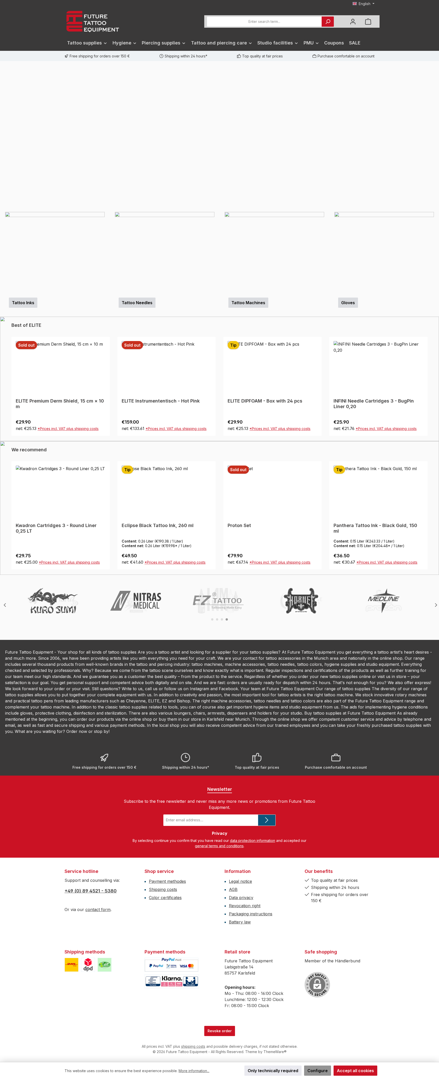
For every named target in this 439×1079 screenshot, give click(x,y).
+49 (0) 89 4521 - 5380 (91, 890)
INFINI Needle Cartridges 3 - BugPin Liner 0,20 (268, 403)
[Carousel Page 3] (222, 619)
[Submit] (267, 820)
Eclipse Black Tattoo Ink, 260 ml (52, 525)
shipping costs (193, 1046)
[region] (219, 136)
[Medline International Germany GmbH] (383, 600)
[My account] (353, 21)
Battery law (240, 921)
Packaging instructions (250, 913)
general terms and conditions (219, 846)
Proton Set (133, 525)
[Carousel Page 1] (212, 619)
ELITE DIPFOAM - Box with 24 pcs (159, 401)
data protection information (252, 840)
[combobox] (264, 22)
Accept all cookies (355, 1070)
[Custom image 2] (88, 965)
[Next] (435, 136)
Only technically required (273, 1070)
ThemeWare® (275, 1052)
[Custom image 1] (72, 965)
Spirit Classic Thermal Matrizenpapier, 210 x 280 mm (376, 528)
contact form (98, 909)
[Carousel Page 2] (217, 619)
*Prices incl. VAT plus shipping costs (70, 428)
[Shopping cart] (368, 21)
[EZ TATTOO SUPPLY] (218, 600)
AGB (233, 889)
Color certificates (165, 897)
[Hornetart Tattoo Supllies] (301, 600)
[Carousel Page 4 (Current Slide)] (227, 619)
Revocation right (244, 905)
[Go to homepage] (92, 21)
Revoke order (220, 1031)
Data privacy (241, 897)
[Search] (328, 22)
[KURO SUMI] (53, 600)
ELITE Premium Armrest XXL (365, 401)
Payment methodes (167, 881)
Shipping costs (163, 889)
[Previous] (4, 136)
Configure (317, 1070)
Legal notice (240, 881)
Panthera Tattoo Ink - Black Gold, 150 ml (269, 528)
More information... (194, 1071)
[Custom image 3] (105, 965)
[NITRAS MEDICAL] (136, 600)
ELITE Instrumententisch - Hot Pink (55, 401)
